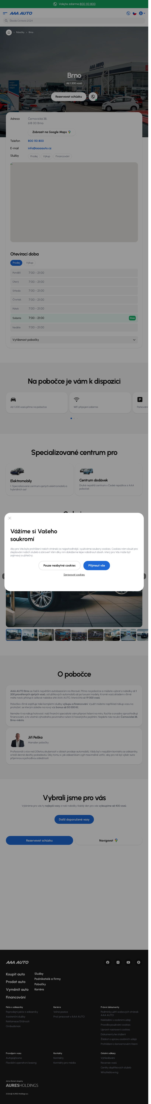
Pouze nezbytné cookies (59, 565)
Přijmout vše (96, 565)
